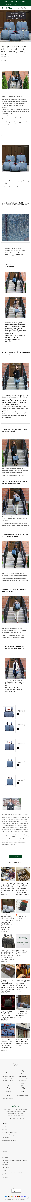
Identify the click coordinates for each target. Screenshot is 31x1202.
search (3, 1155)
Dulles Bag (5, 1129)
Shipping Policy (6, 1170)
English (14, 1191)
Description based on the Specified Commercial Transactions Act (15, 1174)
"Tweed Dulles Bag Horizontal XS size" (21, 711)
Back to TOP (5, 1177)
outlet (3, 1145)
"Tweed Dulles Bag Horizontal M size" (21, 744)
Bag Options (5, 1137)
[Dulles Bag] (9, 763)
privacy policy (5, 1167)
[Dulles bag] (15, 376)
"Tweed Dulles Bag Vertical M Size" (21, 761)
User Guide (5, 1157)
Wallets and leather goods (9, 1140)
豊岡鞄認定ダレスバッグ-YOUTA (13, 1199)
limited (4, 1127)
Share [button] (4, 60)
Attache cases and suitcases (9, 1132)
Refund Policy (5, 1165)
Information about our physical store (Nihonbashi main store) (15, 1161)
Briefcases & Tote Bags (8, 1135)
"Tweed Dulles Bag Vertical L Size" (21, 779)
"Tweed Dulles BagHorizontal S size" (21, 725)
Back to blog (15, 856)
